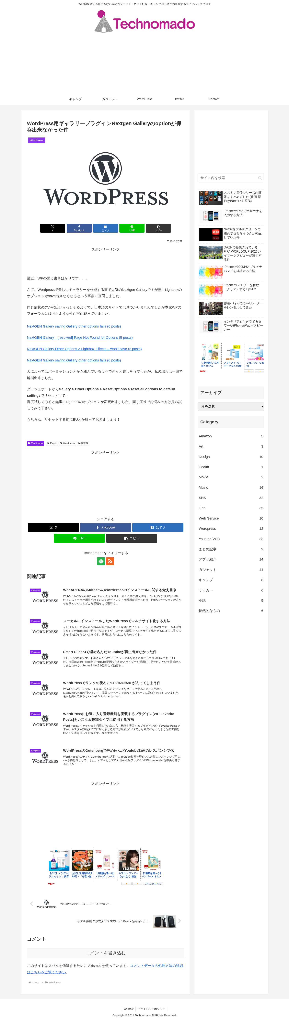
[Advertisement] (144, 63)
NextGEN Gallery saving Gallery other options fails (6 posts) (74, 326)
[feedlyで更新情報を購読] (101, 561)
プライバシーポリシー (151, 1008)
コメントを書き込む (106, 952)
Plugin (53, 443)
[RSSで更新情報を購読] (110, 561)
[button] (158, 228)
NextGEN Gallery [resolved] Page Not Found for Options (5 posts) (80, 337)
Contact (128, 1008)
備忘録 (84, 443)
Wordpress (37, 443)
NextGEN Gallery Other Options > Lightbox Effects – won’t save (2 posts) (84, 349)
